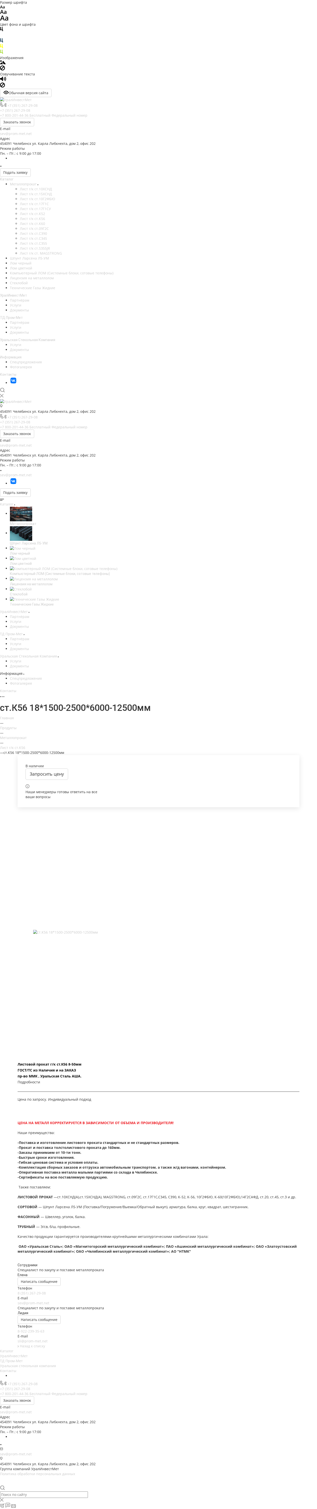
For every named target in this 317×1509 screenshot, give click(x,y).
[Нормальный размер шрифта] (3, 12)
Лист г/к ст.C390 (33, 233)
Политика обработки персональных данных (37, 1473)
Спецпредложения (26, 362)
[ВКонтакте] (13, 382)
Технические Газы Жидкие (32, 287)
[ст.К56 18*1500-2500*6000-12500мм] (158, 932)
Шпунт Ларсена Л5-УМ (29, 258)
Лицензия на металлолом (32, 278)
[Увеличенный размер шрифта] (4, 19)
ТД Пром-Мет (11, 318)
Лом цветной (21, 268)
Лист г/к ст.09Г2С (34, 228)
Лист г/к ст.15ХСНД (36, 194)
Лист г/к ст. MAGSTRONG (41, 253)
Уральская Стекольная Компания (27, 340)
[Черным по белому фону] (1, 30)
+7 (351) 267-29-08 (22, 105)
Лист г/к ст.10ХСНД (36, 189)
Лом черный (20, 263)
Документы (19, 310)
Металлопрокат (24, 184)
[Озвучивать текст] (3, 80)
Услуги (15, 305)
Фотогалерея (21, 367)
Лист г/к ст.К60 (32, 223)
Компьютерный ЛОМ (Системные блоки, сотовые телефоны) (61, 273)
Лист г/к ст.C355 (33, 243)
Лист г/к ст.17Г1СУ (35, 208)
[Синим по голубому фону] (1, 41)
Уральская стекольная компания (28, 1365)
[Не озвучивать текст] (2, 86)
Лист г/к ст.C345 (33, 238)
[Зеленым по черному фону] (1, 52)
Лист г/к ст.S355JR (35, 248)
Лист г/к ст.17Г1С (34, 203)
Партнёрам (19, 300)
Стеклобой (19, 283)
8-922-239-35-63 (31, 1331)
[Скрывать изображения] (2, 69)
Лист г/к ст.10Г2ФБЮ (37, 199)
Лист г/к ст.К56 (32, 218)
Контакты (8, 374)
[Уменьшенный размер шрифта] (2, 7)
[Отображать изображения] (3, 63)
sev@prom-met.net (16, 133)
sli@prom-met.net (33, 1341)
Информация (11, 357)
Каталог (7, 179)
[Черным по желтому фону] (1, 47)
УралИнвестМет (13, 295)
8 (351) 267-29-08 (32, 1293)
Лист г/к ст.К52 (32, 213)
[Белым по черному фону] (1, 35)
